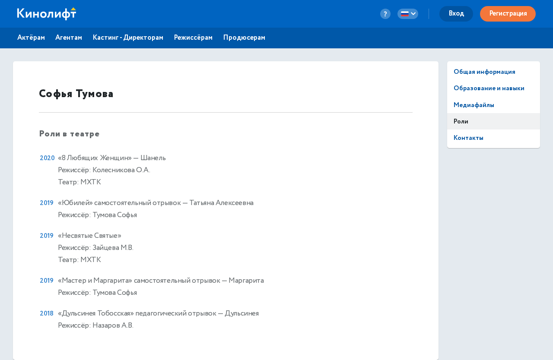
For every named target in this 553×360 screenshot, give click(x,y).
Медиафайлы (474, 105)
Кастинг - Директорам (127, 38)
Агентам (68, 38)
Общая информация (484, 71)
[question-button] (385, 14)
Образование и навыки (489, 88)
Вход (456, 14)
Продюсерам (244, 38)
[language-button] (407, 14)
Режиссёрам (193, 38)
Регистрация (508, 14)
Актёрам (31, 38)
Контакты (468, 137)
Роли (461, 121)
